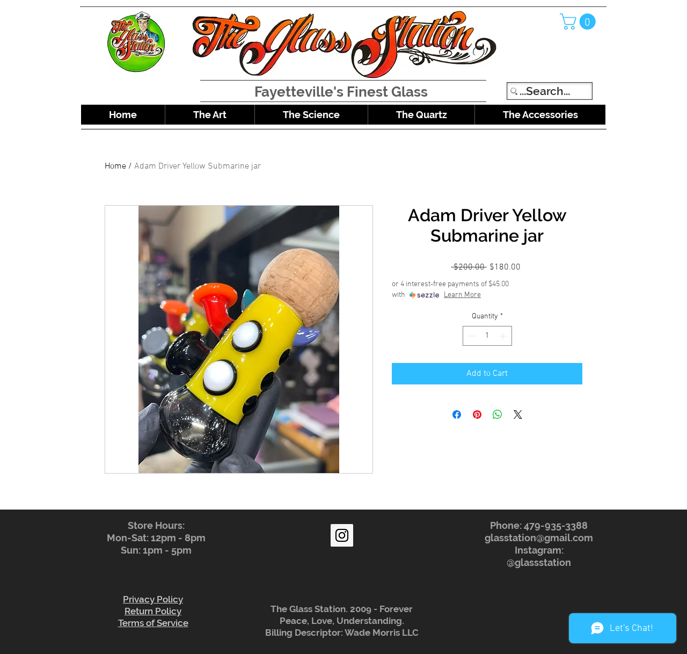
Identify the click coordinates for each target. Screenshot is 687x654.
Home (115, 166)
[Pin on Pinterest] (477, 414)
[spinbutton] (487, 335)
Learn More (462, 295)
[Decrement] (471, 335)
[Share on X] (517, 414)
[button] (580, 21)
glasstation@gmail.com (539, 537)
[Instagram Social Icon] (342, 535)
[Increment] (503, 335)
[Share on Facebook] (456, 414)
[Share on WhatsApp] (497, 414)
